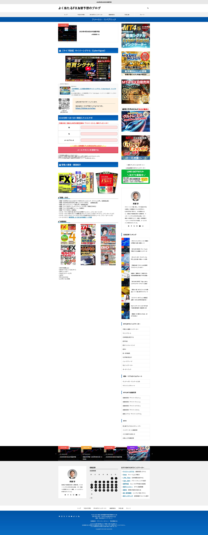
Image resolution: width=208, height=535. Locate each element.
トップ (65, 14)
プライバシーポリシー (103, 521)
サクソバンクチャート (129, 385)
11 (95, 485)
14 (108, 485)
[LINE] (59, 516)
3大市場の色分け (127, 357)
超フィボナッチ (128, 496)
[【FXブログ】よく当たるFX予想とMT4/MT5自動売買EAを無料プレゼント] (79, 8)
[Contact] (143, 226)
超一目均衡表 (126, 353)
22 (112, 487)
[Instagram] (137, 226)
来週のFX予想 (86, 447)
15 (112, 485)
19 (100, 487)
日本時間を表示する (128, 337)
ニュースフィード (127, 361)
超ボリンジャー (128, 487)
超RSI (124, 349)
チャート (142, 14)
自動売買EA (112, 14)
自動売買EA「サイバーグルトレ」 (132, 398)
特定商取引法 (113, 521)
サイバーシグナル (128, 471)
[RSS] (79, 516)
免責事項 (93, 521)
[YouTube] (140, 226)
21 (108, 487)
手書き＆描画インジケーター (131, 329)
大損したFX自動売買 (128, 438)
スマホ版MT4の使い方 (129, 434)
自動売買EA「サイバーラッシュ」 (132, 402)
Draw (125, 475)
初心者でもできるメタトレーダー (132, 426)
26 (100, 490)
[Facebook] (131, 226)
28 (108, 490)
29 (112, 490)
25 (95, 490)
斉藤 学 (136, 203)
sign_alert (126, 481)
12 (100, 485)
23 (116, 487)
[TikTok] (74, 516)
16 (116, 485)
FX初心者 (127, 14)
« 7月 (91, 498)
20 (104, 487)
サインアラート (127, 333)
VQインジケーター (128, 365)
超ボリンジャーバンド (129, 345)
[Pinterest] (69, 516)
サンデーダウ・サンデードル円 (131, 381)
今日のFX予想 (81, 14)
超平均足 (125, 341)
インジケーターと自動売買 (130, 430)
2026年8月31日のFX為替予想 (104, 2)
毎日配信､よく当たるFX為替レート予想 (80, 217)
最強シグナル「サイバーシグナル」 (132, 414)
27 (104, 490)
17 (91, 487)
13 (104, 485)
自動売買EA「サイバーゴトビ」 (131, 410)
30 (116, 490)
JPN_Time (126, 478)
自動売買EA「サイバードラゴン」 (132, 406)
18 (95, 487)
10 (91, 485)
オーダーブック (127, 369)
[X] (134, 226)
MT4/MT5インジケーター (96, 14)
